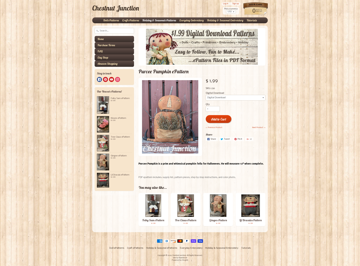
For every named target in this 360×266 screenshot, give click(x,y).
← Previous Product (214, 127)
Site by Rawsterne (180, 258)
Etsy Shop (102, 57)
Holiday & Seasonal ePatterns (159, 20)
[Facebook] (99, 79)
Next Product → (258, 127)
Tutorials (252, 20)
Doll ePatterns (111, 20)
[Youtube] (111, 79)
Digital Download (215, 93)
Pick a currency (231, 9)
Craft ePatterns (130, 20)
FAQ (100, 51)
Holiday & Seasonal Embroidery (225, 20)
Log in (225, 4)
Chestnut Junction (115, 8)
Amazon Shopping (107, 63)
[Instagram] (117, 79)
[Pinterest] (105, 79)
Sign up (235, 4)
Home (100, 39)
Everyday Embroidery (191, 20)
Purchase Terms (106, 45)
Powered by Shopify (180, 260)
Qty (208, 104)
